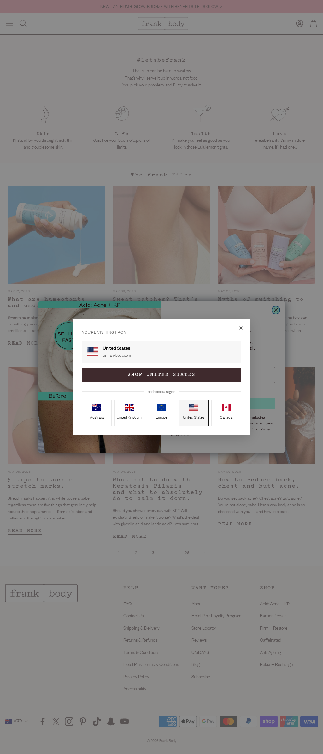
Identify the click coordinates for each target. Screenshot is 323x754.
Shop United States (161, 374)
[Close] (241, 328)
